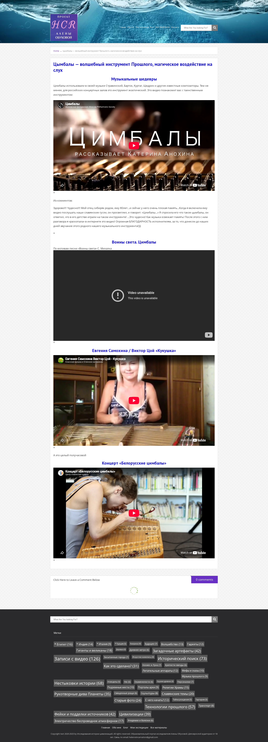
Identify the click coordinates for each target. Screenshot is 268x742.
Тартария (201, 699)
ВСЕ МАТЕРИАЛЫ (163, 27)
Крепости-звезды (176, 665)
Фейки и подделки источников (84, 714)
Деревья (121, 649)
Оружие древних (165, 681)
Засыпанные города (116, 657)
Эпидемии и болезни (140, 720)
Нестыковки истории (79, 683)
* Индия (84, 644)
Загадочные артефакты (177, 650)
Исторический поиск (182, 658)
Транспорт (206, 705)
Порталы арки (148, 687)
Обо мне (130, 27)
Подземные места (120, 687)
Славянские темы (178, 694)
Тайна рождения (182, 699)
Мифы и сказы (193, 670)
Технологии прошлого (170, 706)
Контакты (175, 27)
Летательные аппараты (160, 670)
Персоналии (185, 681)
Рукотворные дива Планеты (82, 694)
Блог (152, 27)
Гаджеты (195, 644)
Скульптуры (149, 693)
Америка (135, 643)
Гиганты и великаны (94, 650)
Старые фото (127, 700)
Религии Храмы (176, 687)
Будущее (151, 643)
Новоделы (113, 681)
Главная (123, 27)
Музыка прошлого (195, 676)
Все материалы (158, 727)
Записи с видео (77, 659)
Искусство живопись (143, 657)
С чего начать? (157, 700)
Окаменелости (143, 681)
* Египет (63, 644)
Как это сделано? (121, 666)
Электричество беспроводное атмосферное (89, 721)
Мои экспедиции (142, 27)
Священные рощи (125, 693)
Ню (127, 681)
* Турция (120, 643)
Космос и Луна (152, 665)
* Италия (104, 644)
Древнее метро (139, 649)
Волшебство (172, 644)
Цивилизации (135, 714)
